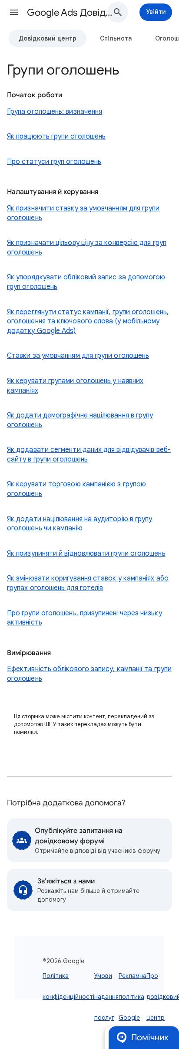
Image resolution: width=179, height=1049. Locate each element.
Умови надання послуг (106, 997)
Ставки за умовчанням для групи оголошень (78, 355)
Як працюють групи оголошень (56, 136)
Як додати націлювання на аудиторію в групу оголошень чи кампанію (79, 524)
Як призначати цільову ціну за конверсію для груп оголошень (86, 247)
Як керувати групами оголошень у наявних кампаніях (75, 386)
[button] (13, 12)
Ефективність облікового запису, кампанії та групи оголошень (89, 674)
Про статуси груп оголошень (54, 161)
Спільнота (116, 38)
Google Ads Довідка (70, 12)
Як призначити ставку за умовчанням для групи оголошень (83, 213)
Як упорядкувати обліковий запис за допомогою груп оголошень (86, 282)
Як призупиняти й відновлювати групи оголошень (86, 553)
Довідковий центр (47, 38)
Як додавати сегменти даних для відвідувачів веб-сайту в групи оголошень (89, 454)
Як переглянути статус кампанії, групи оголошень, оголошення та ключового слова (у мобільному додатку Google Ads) (88, 321)
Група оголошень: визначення (54, 111)
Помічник (150, 1037)
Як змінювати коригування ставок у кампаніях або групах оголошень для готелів (88, 583)
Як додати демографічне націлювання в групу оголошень (80, 420)
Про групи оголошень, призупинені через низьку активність (84, 618)
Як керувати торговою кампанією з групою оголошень (76, 489)
